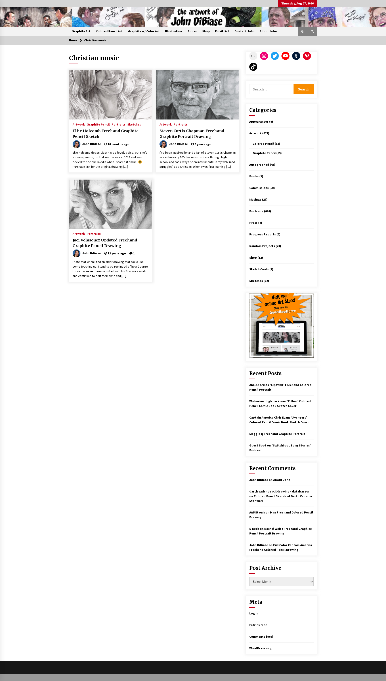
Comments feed (261, 637)
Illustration (173, 31)
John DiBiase (258, 480)
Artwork (79, 124)
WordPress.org (260, 648)
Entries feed (258, 625)
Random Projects (262, 246)
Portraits (118, 124)
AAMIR (253, 512)
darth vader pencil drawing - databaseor (279, 491)
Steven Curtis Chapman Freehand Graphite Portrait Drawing (191, 134)
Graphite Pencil (98, 124)
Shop (206, 31)
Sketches (134, 124)
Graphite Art (81, 31)
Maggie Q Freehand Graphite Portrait (277, 434)
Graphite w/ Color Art (144, 31)
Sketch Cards (259, 269)
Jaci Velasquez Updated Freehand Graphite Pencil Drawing (105, 243)
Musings (255, 199)
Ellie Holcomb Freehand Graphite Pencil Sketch (105, 134)
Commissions (259, 188)
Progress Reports (262, 234)
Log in (253, 613)
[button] (302, 31)
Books (192, 31)
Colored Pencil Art (109, 31)
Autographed (259, 165)
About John (268, 31)
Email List (222, 31)
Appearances (259, 121)
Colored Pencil (263, 144)
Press (253, 223)
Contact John (244, 31)
